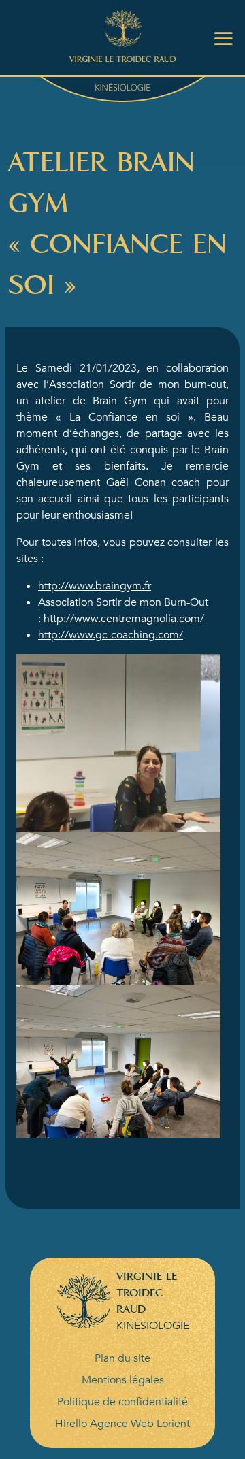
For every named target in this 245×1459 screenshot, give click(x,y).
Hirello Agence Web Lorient (122, 1423)
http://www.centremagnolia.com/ (124, 618)
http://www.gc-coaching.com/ (110, 634)
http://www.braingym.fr (94, 585)
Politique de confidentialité (122, 1401)
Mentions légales (123, 1380)
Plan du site (122, 1358)
